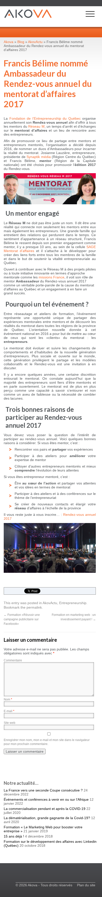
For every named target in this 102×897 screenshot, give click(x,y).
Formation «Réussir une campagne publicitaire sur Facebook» (22, 619)
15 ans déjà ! (14, 836)
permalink (34, 607)
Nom (8, 699)
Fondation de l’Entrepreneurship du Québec (45, 118)
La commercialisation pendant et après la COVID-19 (44, 809)
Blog (20, 42)
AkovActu (50, 603)
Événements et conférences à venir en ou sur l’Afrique (46, 799)
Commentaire (13, 660)
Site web (9, 723)
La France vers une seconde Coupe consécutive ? (43, 790)
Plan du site (86, 885)
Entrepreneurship (72, 603)
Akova (8, 42)
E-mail (9, 711)
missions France (51, 277)
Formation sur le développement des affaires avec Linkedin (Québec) (50, 843)
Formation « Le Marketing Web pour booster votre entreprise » (43, 829)
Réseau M (36, 126)
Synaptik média (38, 157)
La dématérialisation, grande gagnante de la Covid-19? (47, 818)
